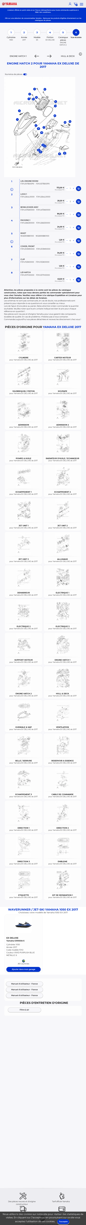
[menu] (81, 3)
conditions (47, 12)
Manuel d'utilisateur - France (24, 984)
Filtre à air (24, 1010)
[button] (80, 54)
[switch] (25, 74)
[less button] (67, 188)
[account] (70, 4)
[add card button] (78, 188)
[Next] (49, 56)
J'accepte (63, 1222)
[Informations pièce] (12, 189)
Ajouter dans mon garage (23, 969)
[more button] (73, 188)
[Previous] (37, 56)
